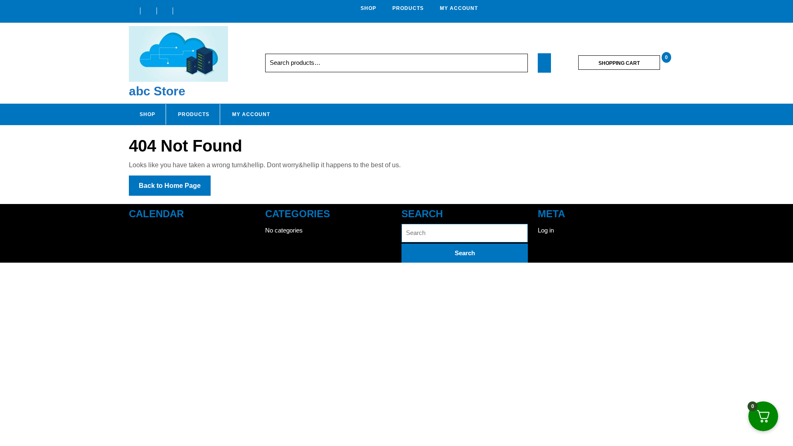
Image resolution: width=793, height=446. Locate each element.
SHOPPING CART (619, 63)
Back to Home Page (175, 189)
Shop (368, 8)
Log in (546, 230)
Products (408, 8)
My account (459, 8)
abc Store (157, 91)
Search (510, 63)
